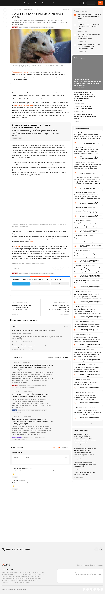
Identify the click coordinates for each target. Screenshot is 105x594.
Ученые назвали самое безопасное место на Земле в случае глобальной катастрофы (30, 395)
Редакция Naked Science (30, 349)
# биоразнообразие (24, 385)
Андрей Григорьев (81, 364)
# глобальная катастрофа (33, 410)
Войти (100, 3)
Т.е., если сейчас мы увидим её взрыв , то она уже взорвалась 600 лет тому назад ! (87, 325)
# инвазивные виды (35, 27)
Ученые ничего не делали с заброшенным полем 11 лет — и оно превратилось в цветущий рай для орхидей (32, 367)
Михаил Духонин (81, 162)
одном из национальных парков (23, 105)
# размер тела (16, 439)
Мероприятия (46, 3)
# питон (51, 27)
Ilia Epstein (79, 291)
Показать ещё (88, 424)
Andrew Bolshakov (81, 235)
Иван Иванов (80, 220)
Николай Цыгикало (81, 192)
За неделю (57, 357)
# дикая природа (36, 385)
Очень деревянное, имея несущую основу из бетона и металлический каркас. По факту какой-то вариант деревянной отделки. (87, 354)
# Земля (44, 410)
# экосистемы (31, 387)
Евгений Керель (81, 349)
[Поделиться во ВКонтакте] (5, 26)
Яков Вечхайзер (81, 321)
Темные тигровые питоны (20, 72)
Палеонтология (17, 437)
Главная (18, 3)
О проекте (93, 565)
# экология (23, 387)
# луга (44, 385)
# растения (16, 387)
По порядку (65, 447)
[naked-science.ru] (102, 589)
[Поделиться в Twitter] (5, 18)
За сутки (50, 357)
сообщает (17, 246)
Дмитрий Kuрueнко (20, 468)
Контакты (86, 565)
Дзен (40, 283)
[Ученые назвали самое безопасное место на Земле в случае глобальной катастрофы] (62, 400)
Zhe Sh (16, 480)
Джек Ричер (79, 147)
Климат (14, 410)
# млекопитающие (39, 437)
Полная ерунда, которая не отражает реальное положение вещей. (85, 383)
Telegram (21, 283)
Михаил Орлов (27, 333)
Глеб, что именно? (80, 283)
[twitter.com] (84, 589)
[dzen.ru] (94, 589)
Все (37, 320)
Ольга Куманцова (81, 407)
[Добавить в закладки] (5, 10)
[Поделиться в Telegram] (5, 22)
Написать (91, 3)
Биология (15, 27)
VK (59, 283)
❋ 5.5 (22, 17)
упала (31, 241)
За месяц (66, 357)
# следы (24, 439)
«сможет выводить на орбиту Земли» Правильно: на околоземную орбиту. (86, 211)
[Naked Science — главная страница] (8, 2)
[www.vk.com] (87, 589)
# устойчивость (17, 412)
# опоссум (44, 27)
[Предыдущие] (96, 549)
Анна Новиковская (28, 9)
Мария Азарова (27, 341)
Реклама (100, 565)
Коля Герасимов (81, 392)
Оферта (79, 565)
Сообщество (28, 3)
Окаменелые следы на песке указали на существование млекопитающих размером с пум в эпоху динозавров (32, 421)
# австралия (21, 410)
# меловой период (27, 437)
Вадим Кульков (80, 132)
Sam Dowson (80, 334)
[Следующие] (101, 549)
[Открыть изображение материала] (40, 46)
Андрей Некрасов (81, 265)
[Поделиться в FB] (5, 14)
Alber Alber (79, 250)
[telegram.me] (98, 589)
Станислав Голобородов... (84, 177)
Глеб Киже (79, 379)
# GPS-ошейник (23, 27)
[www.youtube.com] (91, 589)
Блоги (37, 3)
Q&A (54, 3)
